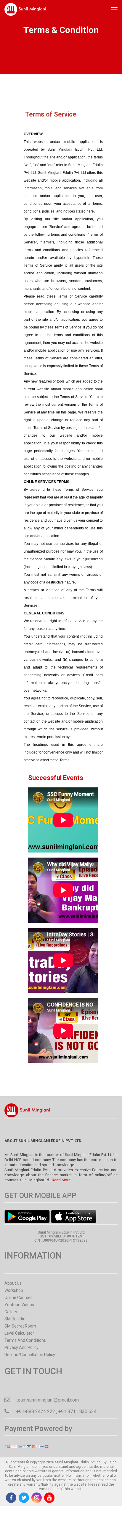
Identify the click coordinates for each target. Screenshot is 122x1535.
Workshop (13, 1290)
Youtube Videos (19, 1304)
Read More (61, 1180)
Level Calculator (19, 1333)
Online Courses (18, 1297)
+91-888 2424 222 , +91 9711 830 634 (56, 1411)
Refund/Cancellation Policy (29, 1354)
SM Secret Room (20, 1326)
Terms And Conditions (25, 1340)
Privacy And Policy (21, 1347)
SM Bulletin (14, 1319)
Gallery (10, 1311)
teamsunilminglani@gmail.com (47, 1400)
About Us (13, 1283)
